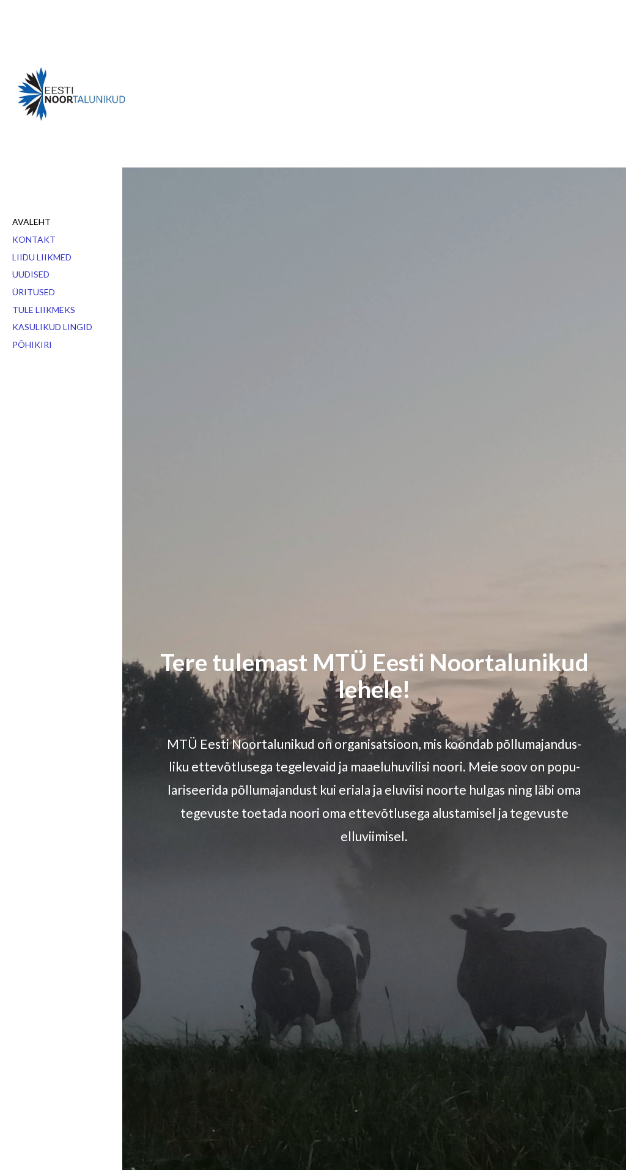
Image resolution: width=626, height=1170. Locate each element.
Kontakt (34, 239)
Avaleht (31, 221)
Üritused (33, 292)
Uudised (31, 274)
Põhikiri (32, 344)
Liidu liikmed (42, 257)
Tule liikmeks (43, 309)
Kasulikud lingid (52, 327)
